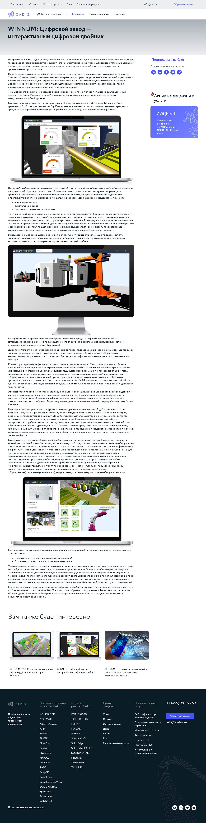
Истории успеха (52, 4)
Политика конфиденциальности (26, 807)
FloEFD (44, 738)
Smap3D (44, 772)
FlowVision (46, 743)
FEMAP (44, 733)
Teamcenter (46, 796)
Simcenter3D (78, 738)
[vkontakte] (181, 807)
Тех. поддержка (144, 735)
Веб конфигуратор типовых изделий (145, 716)
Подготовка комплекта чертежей (148, 724)
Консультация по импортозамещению (146, 751)
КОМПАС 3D (47, 714)
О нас (106, 714)
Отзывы (33, 4)
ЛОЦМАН (46, 719)
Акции (106, 733)
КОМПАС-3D (79, 714)
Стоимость (78, 14)
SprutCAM (45, 791)
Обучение (119, 14)
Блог (69, 4)
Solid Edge (46, 777)
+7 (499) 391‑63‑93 (181, 703)
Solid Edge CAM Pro (51, 782)
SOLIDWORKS (48, 787)
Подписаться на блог (167, 60)
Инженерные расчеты (147, 730)
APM (43, 729)
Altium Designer (49, 724)
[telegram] (194, 807)
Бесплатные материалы (116, 743)
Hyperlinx (45, 753)
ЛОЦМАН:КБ (79, 719)
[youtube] (174, 807)
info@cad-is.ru (152, 4)
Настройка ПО (143, 745)
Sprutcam (76, 758)
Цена (106, 729)
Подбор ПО (142, 740)
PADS (43, 767)
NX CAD (45, 758)
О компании (17, 4)
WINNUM (46, 801)
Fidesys (44, 748)
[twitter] (187, 807)
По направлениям (99, 14)
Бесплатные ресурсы (89, 4)
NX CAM (45, 762)
